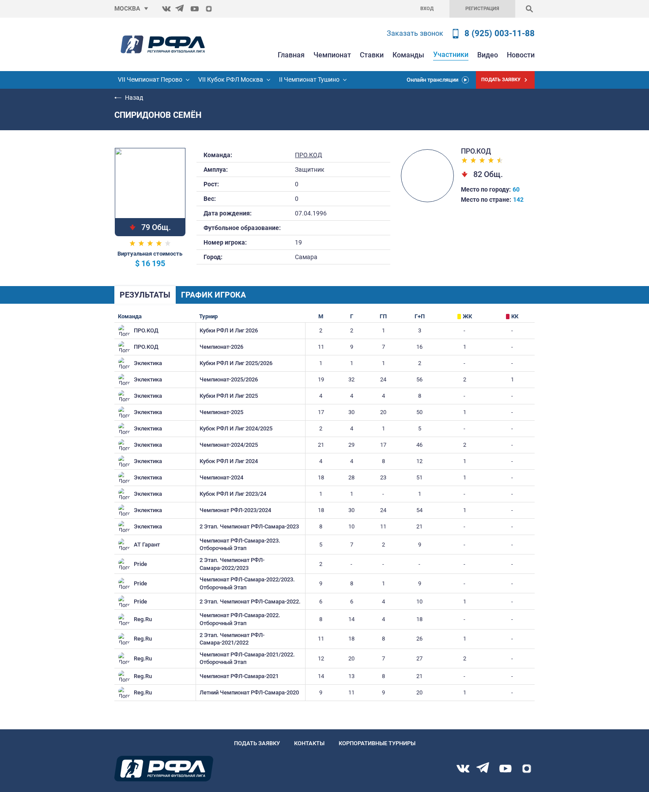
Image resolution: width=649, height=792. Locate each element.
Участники (450, 54)
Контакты (309, 743)
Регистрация (482, 8)
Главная (291, 55)
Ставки (372, 55)
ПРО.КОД (308, 155)
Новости (521, 55)
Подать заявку (257, 743)
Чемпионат (332, 55)
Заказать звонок (415, 33)
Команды (408, 55)
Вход (427, 8)
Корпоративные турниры (377, 743)
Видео (487, 55)
